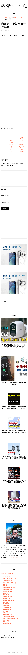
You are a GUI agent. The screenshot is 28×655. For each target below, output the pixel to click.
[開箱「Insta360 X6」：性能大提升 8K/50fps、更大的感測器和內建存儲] (14, 454)
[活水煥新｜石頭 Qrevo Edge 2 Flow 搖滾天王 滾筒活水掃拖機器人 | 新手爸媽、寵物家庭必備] (14, 502)
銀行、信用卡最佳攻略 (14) (11, 618)
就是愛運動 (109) (8, 589)
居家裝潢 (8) (6, 594)
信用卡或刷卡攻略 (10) (9, 583)
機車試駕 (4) (6, 603)
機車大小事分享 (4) (8, 600)
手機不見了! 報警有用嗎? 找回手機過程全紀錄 (14, 383)
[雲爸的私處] (14, 8)
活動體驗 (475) (7, 609)
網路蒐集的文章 (10, 128)
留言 (3, 169)
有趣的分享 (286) (8, 596)
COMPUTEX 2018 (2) (9, 578)
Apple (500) (6, 576)
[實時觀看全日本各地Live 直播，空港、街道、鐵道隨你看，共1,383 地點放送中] (14, 428)
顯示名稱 (4, 189)
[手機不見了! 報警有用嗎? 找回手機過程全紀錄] (14, 380)
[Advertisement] (14, 85)
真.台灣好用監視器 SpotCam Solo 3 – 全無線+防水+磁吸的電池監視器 (14, 346)
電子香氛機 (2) (7, 621)
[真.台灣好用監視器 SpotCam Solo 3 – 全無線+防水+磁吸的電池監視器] (14, 343)
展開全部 (4, 573)
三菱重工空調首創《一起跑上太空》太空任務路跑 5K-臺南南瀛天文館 (14, 481)
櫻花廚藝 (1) (6, 605)
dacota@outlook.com (16, 557)
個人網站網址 (5, 202)
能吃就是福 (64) (7, 614)
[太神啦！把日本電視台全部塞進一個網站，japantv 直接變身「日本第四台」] (14, 404)
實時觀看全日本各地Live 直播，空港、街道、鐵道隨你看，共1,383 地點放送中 (14, 432)
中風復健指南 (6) (8, 580)
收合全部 (10, 573)
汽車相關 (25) (7, 607)
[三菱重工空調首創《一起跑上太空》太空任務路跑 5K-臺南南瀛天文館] (14, 478)
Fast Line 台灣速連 (19, 652)
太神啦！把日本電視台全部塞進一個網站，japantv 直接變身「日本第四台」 (14, 407)
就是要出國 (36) (7, 592)
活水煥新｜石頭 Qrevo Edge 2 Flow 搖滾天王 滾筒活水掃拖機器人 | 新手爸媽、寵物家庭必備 (14, 506)
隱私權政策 (8, 652)
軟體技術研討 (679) (8, 616)
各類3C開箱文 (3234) (9, 587)
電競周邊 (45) (7, 623)
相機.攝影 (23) (7, 612)
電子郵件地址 (5, 196)
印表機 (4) (6, 585)
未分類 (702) (6, 598)
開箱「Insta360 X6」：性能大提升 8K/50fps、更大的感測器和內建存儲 (14, 457)
